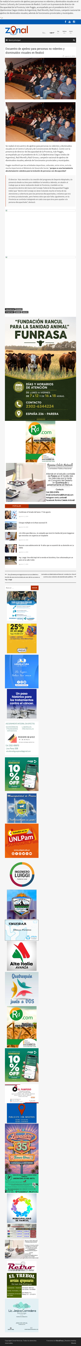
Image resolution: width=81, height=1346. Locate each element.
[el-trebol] (22, 1285)
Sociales (19, 309)
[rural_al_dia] (40, 441)
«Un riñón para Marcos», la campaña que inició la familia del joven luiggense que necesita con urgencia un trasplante (46, 534)
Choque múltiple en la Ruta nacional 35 (33, 523)
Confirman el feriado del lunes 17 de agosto (35, 512)
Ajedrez (18, 312)
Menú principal (14, 40)
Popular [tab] (17, 506)
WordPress (60, 1340)
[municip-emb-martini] (22, 904)
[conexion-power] (22, 1266)
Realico (25, 312)
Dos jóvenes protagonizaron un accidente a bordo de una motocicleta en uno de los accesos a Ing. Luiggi (22, 576)
